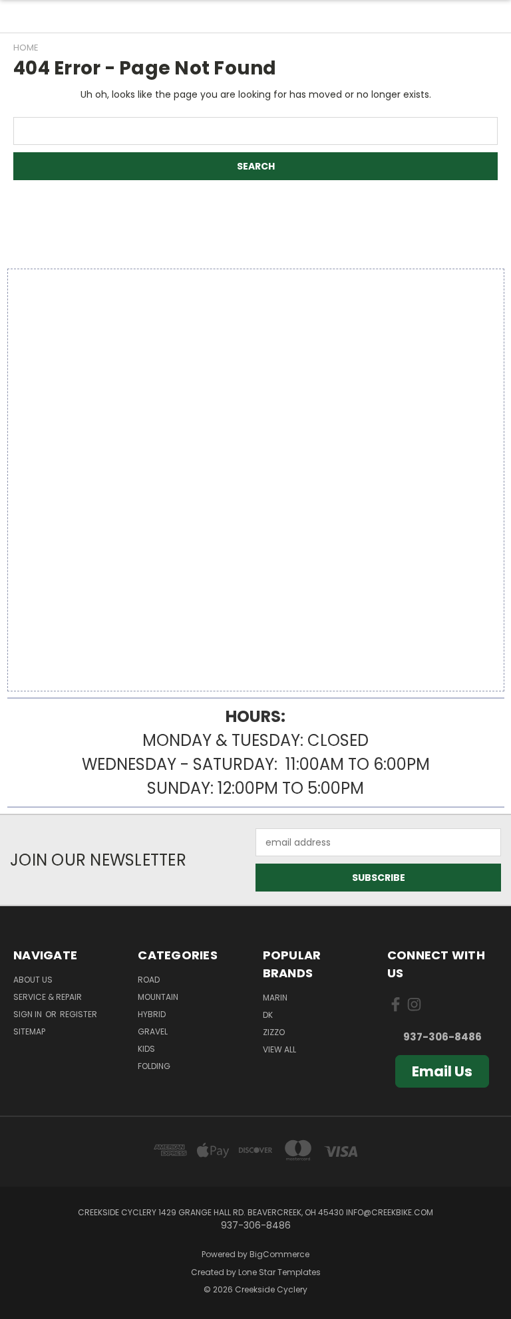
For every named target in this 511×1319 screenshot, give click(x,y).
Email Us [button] (442, 1071)
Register (78, 1014)
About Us (33, 979)
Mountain (158, 997)
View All (279, 1049)
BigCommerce (279, 1254)
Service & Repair (47, 997)
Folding (154, 1066)
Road (149, 979)
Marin (275, 997)
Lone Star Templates (279, 1272)
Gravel (153, 1031)
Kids (146, 1048)
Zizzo (274, 1032)
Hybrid (152, 1014)
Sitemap (29, 1031)
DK (268, 1014)
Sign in (28, 1014)
